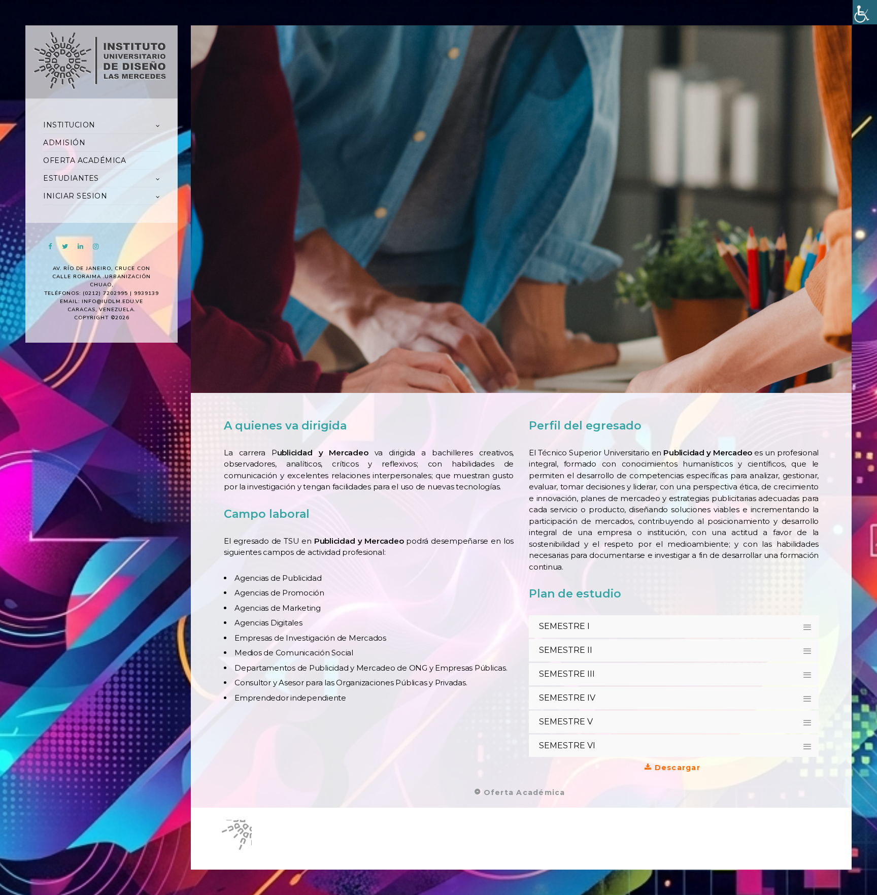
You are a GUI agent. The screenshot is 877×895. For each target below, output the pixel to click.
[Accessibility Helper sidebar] (865, 12)
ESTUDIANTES (71, 178)
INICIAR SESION (75, 196)
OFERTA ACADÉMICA (84, 160)
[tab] (674, 626)
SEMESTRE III (567, 674)
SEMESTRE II (565, 650)
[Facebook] (50, 246)
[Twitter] (65, 246)
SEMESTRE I (564, 626)
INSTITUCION (69, 124)
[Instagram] (95, 246)
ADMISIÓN (64, 142)
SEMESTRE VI (567, 745)
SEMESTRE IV (567, 698)
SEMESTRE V (566, 721)
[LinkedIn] (80, 246)
